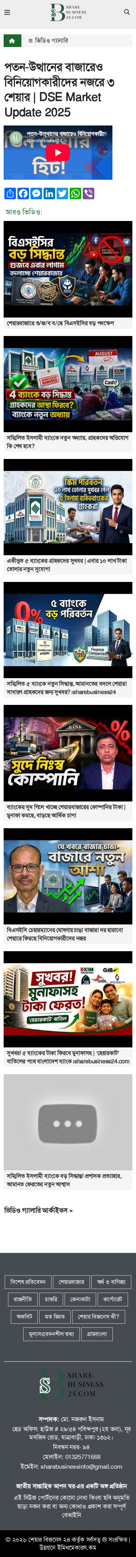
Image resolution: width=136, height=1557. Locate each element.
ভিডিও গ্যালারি (51, 40)
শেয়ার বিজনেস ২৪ (49, 1540)
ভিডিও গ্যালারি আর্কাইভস (35, 1210)
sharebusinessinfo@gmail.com (81, 1467)
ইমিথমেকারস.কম (76, 1548)
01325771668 (82, 1457)
